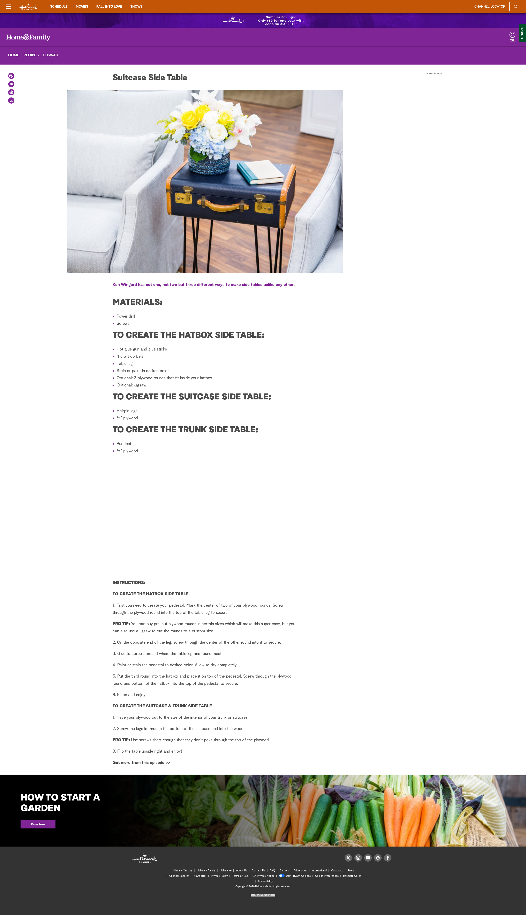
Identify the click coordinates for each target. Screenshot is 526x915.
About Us (241, 870)
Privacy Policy (219, 876)
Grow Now (38, 824)
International (319, 870)
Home (13, 55)
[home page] (28, 6)
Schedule (59, 6)
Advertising (300, 870)
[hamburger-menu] (8, 6)
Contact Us (258, 870)
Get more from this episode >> (141, 763)
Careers (284, 870)
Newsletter (200, 876)
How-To (50, 55)
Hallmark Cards (352, 876)
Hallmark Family (206, 870)
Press (351, 870)
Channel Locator (489, 6)
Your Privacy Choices (298, 876)
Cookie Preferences (327, 876)
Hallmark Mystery (182, 870)
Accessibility (265, 881)
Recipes (31, 55)
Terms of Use (240, 876)
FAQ (272, 870)
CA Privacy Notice (264, 876)
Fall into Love (109, 6)
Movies (82, 6)
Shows (136, 6)
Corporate (337, 870)
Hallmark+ (226, 870)
